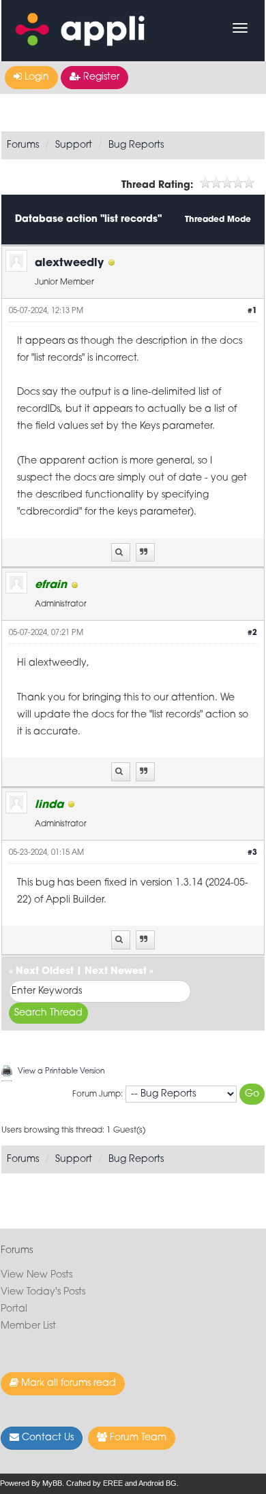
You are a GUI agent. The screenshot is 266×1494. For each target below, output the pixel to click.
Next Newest (116, 972)
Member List (28, 1326)
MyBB (52, 1483)
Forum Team (136, 1438)
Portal (14, 1309)
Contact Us (46, 1438)
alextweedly (69, 263)
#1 (252, 311)
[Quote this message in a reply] (145, 552)
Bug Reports (136, 145)
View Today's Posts (43, 1292)
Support (73, 145)
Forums (23, 145)
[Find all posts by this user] (120, 552)
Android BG (157, 1483)
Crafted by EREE (94, 1483)
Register (99, 77)
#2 (252, 633)
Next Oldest (45, 972)
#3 (252, 853)
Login (35, 77)
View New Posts (36, 1275)
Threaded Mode (218, 220)
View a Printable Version (61, 1071)
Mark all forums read (67, 1383)
